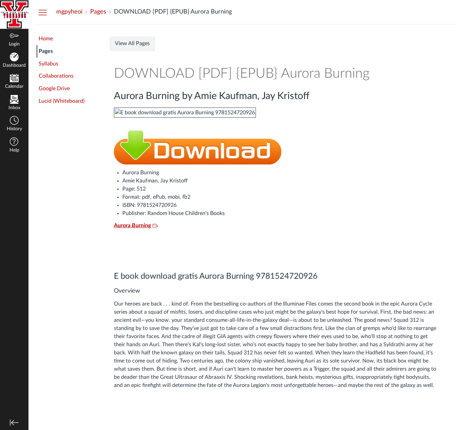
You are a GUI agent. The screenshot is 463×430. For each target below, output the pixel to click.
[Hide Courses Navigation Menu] (43, 12)
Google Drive (54, 88)
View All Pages (132, 43)
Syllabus (48, 63)
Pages (46, 51)
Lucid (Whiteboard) (61, 101)
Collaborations (56, 76)
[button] (14, 124)
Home (46, 38)
